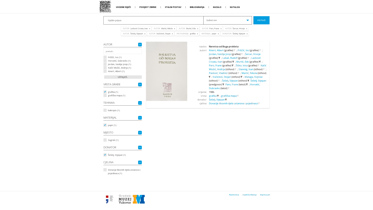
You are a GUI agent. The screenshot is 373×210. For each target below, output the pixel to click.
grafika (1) (113, 91)
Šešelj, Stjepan (230, 80)
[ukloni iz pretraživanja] (219, 58)
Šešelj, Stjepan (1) (117, 154)
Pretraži (261, 20)
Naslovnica (234, 194)
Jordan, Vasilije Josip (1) (119, 64)
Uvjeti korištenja (249, 194)
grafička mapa (229, 95)
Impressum (265, 194)
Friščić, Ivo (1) (115, 57)
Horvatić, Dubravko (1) (119, 60)
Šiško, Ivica (242, 65)
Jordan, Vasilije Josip (220, 54)
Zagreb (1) (113, 140)
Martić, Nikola (250, 73)
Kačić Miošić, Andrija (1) (119, 67)
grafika (213, 95)
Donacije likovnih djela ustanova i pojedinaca (233, 103)
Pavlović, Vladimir (218, 73)
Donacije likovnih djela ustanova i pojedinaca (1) (124, 171)
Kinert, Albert (216, 50)
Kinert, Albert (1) (116, 71)
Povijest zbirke (147, 7)
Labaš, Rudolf (230, 58)
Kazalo (217, 7)
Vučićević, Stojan (222, 76)
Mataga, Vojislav (254, 76)
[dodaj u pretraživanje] (234, 50)
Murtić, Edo (242, 61)
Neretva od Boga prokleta (224, 46)
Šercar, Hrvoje (253, 54)
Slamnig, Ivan (246, 69)
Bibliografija (197, 7)
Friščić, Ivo (244, 50)
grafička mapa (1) (116, 95)
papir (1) (112, 125)
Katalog (235, 7)
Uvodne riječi (123, 7)
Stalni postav (173, 7)
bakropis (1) (114, 110)
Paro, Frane (215, 65)
